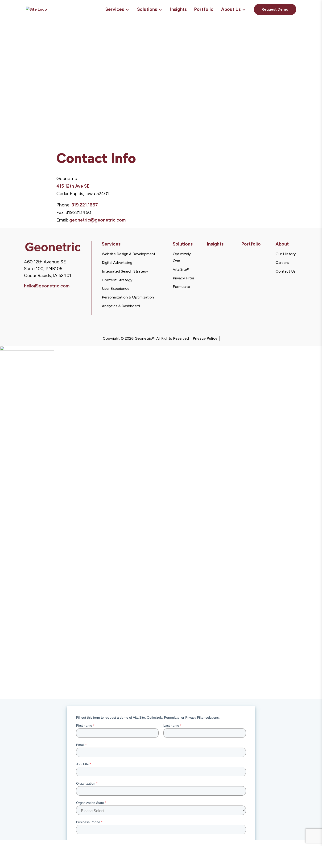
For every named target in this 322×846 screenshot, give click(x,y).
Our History (286, 254)
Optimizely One (182, 257)
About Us (231, 9)
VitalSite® (181, 269)
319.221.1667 (85, 205)
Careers (282, 262)
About (282, 244)
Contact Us (286, 271)
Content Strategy (117, 280)
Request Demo (275, 9)
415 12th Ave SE (73, 186)
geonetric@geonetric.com (97, 220)
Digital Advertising (117, 262)
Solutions (147, 9)
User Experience (115, 288)
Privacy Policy (205, 338)
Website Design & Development (128, 254)
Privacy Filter (183, 278)
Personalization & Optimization (128, 297)
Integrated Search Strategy (125, 271)
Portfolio (204, 9)
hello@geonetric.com (47, 286)
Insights (178, 9)
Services (114, 9)
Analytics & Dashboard (121, 306)
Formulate (181, 286)
